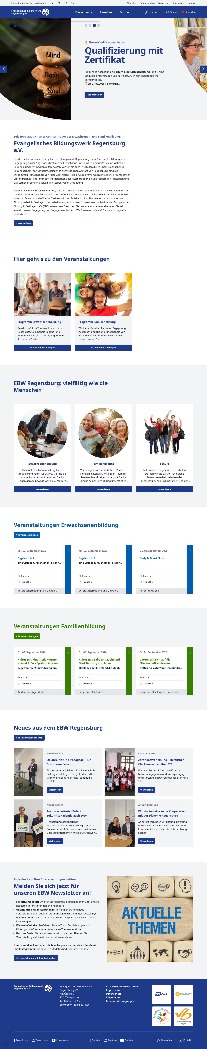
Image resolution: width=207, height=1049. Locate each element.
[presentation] (86, 25)
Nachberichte (55, 753)
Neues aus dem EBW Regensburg (58, 727)
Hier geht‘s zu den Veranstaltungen (62, 258)
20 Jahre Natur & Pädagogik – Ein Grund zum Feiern (69, 762)
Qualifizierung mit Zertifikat (53, 55)
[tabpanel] (103, 69)
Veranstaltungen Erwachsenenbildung (66, 524)
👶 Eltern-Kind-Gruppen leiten (34, 42)
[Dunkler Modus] (73, 3)
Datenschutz (113, 993)
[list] (126, 994)
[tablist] (92, 25)
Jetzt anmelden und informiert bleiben (36, 958)
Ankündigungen (148, 805)
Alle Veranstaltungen (27, 534)
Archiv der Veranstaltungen (122, 986)
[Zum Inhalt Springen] (52, 3)
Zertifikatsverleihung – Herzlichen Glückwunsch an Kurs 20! (161, 762)
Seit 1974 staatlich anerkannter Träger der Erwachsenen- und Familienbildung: (67, 136)
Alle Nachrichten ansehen (29, 737)
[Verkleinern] (66, 3)
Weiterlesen (42, 489)
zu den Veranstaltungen (42, 347)
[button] (6, 1042)
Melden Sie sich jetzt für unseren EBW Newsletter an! (52, 889)
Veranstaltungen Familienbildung (60, 626)
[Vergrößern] (59, 3)
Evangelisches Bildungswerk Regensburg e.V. (69, 146)
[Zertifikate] (172, 1005)
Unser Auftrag (23, 223)
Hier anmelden (23, 94)
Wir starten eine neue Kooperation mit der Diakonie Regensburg (162, 813)
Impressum (113, 990)
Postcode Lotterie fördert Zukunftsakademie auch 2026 (67, 813)
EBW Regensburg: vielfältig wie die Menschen (61, 386)
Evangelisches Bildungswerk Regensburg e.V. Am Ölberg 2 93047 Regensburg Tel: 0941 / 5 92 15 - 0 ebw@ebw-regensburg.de (76, 995)
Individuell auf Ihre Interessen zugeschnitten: (45, 879)
